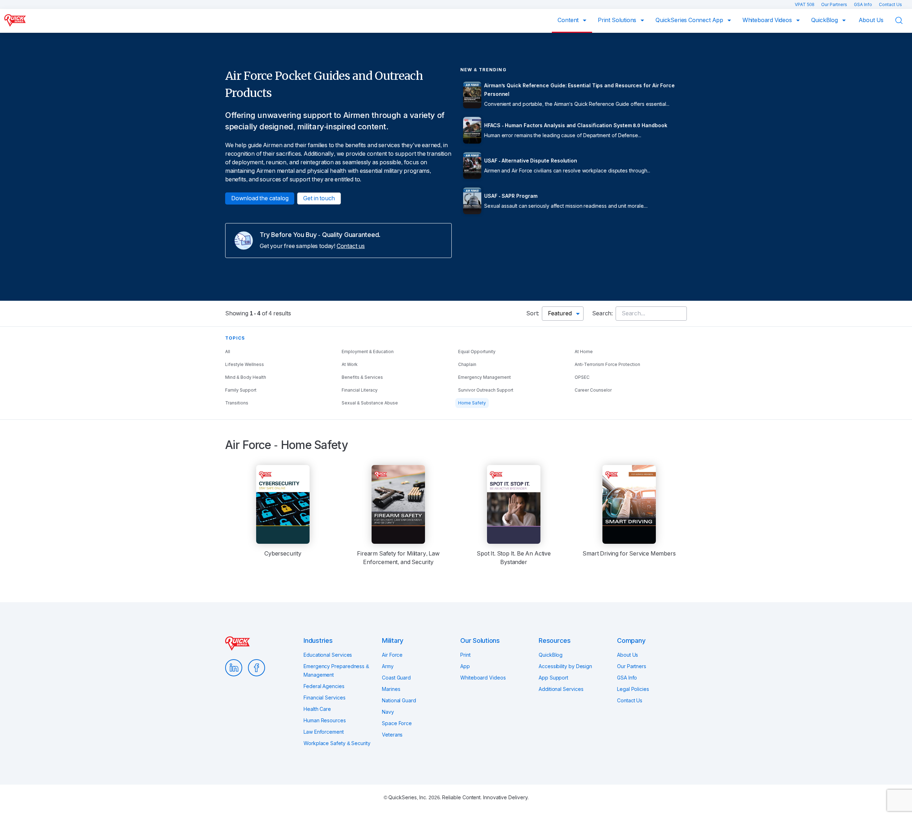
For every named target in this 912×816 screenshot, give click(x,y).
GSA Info (863, 4)
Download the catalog (259, 198)
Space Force (397, 723)
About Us (871, 20)
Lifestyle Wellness (244, 364)
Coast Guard (396, 678)
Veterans (392, 735)
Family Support (240, 390)
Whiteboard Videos (767, 20)
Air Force (392, 655)
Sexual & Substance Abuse (370, 403)
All (227, 351)
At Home (584, 351)
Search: (602, 313)
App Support (553, 678)
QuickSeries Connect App (690, 20)
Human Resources (325, 720)
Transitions (236, 403)
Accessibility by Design (565, 666)
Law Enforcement (324, 732)
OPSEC (582, 377)
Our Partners (834, 4)
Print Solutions (618, 20)
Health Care (317, 709)
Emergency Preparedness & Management (336, 670)
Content (569, 20)
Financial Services (325, 698)
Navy (388, 712)
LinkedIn (233, 667)
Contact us (351, 246)
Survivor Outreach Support (485, 390)
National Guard (399, 700)
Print (465, 655)
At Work (350, 364)
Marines (391, 689)
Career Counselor (593, 390)
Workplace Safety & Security (337, 743)
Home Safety (472, 403)
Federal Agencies (324, 686)
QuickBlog (825, 20)
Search (903, 20)
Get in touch (319, 198)
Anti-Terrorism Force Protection (607, 364)
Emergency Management (484, 377)
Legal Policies (633, 689)
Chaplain (467, 364)
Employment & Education (368, 351)
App (465, 666)
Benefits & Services (362, 377)
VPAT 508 (805, 4)
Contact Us (890, 4)
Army (388, 666)
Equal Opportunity (477, 351)
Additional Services (561, 689)
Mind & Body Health (245, 377)
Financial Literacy (360, 390)
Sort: (532, 313)
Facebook (256, 667)
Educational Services (328, 655)
